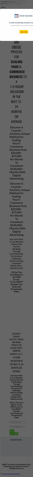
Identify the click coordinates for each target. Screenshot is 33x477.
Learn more (23, 32)
